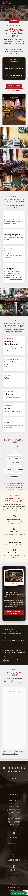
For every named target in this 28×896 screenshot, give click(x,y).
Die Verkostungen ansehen (16, 279)
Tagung (19, 483)
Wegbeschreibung (5, 660)
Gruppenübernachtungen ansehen (18, 652)
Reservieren (14, 778)
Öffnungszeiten (6, 754)
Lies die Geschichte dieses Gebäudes (14, 612)
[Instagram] (17, 870)
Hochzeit (11, 483)
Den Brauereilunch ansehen (10, 223)
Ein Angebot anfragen (14, 85)
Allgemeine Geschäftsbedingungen (14, 887)
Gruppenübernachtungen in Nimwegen (13, 489)
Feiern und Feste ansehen (14, 90)
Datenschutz (14, 884)
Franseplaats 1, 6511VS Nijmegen (14, 843)
